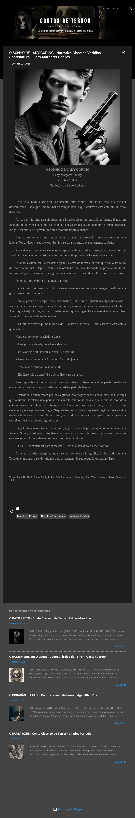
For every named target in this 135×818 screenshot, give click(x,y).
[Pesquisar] (130, 9)
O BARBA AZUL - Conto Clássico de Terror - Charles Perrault (50, 733)
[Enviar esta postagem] (18, 509)
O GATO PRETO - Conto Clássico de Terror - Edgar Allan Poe (50, 618)
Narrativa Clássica (27, 516)
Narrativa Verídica (79, 516)
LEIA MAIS (119, 646)
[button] (124, 53)
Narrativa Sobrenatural (53, 516)
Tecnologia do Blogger (69, 809)
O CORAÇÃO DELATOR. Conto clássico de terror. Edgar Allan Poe (53, 695)
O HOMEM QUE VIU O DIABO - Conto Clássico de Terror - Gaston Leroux (57, 656)
